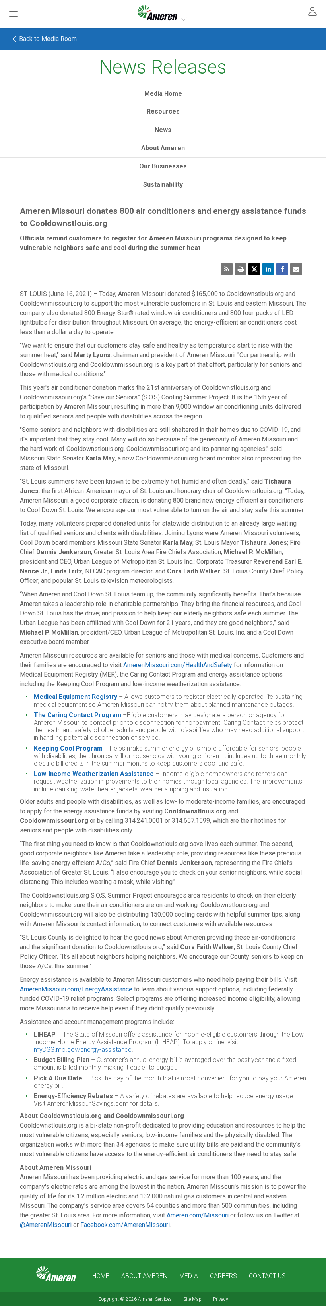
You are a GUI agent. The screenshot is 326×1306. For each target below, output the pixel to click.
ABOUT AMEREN (144, 1276)
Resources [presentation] (163, 111)
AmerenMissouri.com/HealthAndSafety (177, 665)
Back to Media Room (47, 39)
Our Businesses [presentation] (163, 166)
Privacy (220, 1299)
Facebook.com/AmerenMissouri (125, 1225)
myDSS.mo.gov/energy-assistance (83, 1049)
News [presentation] (163, 130)
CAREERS (223, 1276)
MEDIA (188, 1276)
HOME (100, 1276)
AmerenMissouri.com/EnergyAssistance (76, 989)
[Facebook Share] (282, 269)
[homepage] (56, 1274)
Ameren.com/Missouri (198, 1215)
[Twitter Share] (254, 269)
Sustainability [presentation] (163, 184)
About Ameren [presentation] (163, 148)
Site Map (192, 1299)
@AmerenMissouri (46, 1225)
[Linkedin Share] (268, 269)
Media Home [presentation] (163, 93)
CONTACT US (267, 1276)
